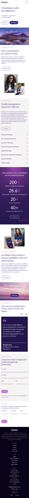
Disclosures (14, 474)
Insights (14, 456)
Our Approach (6, 68)
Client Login (14, 451)
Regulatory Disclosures (14, 476)
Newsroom (14, 462)
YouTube (17, 495)
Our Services (6, 128)
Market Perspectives (14, 458)
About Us (5, 22)
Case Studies (14, 460)
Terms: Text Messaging (14, 481)
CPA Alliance (6, 277)
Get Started (14, 22)
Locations (14, 449)
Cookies (14, 483)
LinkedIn (11, 495)
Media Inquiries (14, 464)
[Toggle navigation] (26, 2)
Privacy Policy (5, 397)
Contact (14, 445)
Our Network (14, 216)
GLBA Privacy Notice (14, 472)
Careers (14, 447)
